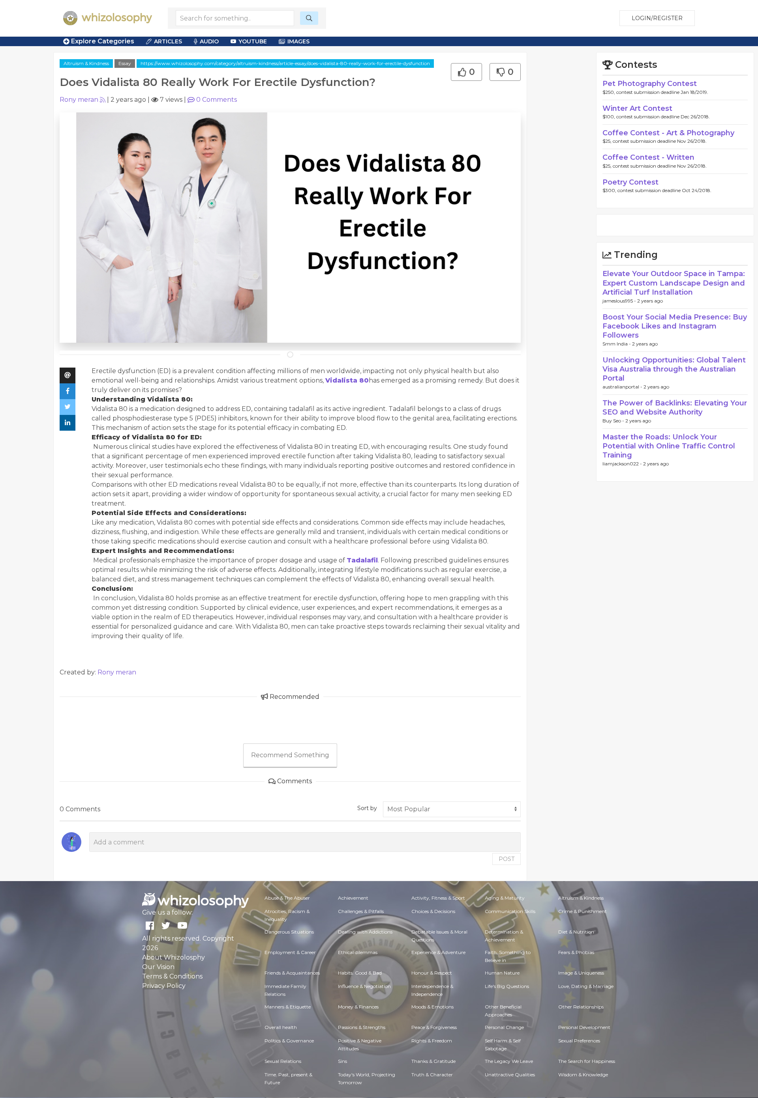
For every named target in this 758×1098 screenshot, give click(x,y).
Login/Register (657, 18)
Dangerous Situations (289, 932)
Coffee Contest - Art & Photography (668, 133)
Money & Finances (358, 1007)
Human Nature (502, 973)
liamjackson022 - (622, 464)
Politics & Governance (289, 1041)
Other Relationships (581, 1007)
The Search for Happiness (586, 1061)
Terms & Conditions (172, 976)
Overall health (281, 1027)
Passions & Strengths (361, 1027)
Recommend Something (290, 755)
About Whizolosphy (173, 957)
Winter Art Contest (637, 108)
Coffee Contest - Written (648, 157)
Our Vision (158, 967)
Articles (168, 41)
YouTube (252, 41)
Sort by (367, 808)
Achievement (353, 898)
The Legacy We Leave (509, 1061)
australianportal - (623, 387)
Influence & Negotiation (364, 986)
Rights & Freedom (431, 1041)
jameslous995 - (619, 301)
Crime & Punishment (582, 911)
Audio (209, 41)
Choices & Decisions (433, 911)
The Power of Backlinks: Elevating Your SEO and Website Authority (674, 407)
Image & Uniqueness (581, 973)
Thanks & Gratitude (433, 1061)
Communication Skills (510, 911)
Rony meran (79, 99)
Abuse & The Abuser (287, 898)
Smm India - (617, 344)
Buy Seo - (613, 421)
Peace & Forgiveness (434, 1027)
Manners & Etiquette (288, 1007)
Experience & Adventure (438, 952)
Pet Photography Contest (649, 83)
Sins (342, 1061)
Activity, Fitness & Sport (438, 898)
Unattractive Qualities (510, 1074)
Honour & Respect (431, 973)
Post (506, 859)
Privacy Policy (164, 986)
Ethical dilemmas (357, 952)
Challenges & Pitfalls (361, 911)
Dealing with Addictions (365, 932)
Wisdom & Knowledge (583, 1074)
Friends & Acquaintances (292, 973)
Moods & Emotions (432, 1007)
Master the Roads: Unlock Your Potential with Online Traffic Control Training (668, 446)
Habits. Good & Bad (360, 973)
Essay (124, 63)
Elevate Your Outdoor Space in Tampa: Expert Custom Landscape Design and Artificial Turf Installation (673, 283)
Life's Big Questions (507, 986)
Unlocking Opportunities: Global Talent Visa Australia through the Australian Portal (674, 369)
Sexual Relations (283, 1061)
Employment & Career (290, 952)
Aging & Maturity (505, 898)
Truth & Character (432, 1074)
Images (298, 41)
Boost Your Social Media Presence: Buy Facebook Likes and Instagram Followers (674, 326)
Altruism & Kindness (86, 63)
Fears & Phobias (576, 952)
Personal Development (584, 1027)
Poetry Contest (630, 182)
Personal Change (504, 1027)
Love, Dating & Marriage (586, 986)
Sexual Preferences (579, 1041)
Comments (216, 99)
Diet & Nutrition (576, 932)
